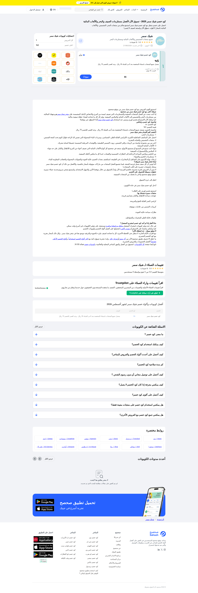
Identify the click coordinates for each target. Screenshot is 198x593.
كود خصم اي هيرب (92, 554)
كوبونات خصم (89, 244)
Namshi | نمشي (90, 439)
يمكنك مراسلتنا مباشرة (114, 226)
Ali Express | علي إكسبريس (43, 447)
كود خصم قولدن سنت (68, 546)
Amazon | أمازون (68, 447)
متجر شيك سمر (63, 114)
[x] (162, 549)
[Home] (144, 534)
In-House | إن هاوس (88, 447)
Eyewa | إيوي (47, 439)
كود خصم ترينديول (92, 566)
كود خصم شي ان (92, 542)
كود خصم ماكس (92, 562)
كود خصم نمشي (92, 558)
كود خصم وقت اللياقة (68, 558)
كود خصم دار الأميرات (68, 537)
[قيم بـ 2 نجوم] (149, 42)
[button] (43, 561)
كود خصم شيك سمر (105, 119)
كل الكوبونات (139, 244)
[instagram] (165, 549)
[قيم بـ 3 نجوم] (147, 42)
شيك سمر (147, 36)
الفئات (133, 9)
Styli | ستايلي (135, 447)
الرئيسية (160, 519)
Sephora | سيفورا (155, 447)
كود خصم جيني (71, 542)
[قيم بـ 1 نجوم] (151, 42)
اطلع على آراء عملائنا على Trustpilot (143, 293)
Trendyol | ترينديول (133, 439)
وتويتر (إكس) (125, 228)
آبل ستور (122, 239)
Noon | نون (157, 439)
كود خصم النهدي (92, 546)
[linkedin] (159, 549)
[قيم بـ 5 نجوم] (142, 42)
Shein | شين (113, 439)
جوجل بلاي (114, 239)
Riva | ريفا (114, 447)
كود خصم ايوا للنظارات (68, 554)
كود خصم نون (93, 537)
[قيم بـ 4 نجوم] (145, 42)
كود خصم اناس (71, 550)
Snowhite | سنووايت (66, 439)
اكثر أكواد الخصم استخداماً (78, 239)
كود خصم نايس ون (92, 550)
